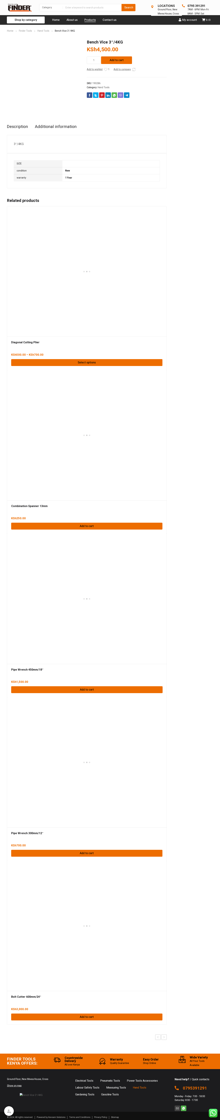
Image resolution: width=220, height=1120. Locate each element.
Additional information (56, 127)
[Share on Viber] (120, 95)
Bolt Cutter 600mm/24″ (26, 997)
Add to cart (117, 60)
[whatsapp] (183, 1108)
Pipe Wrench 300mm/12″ (27, 833)
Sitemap (115, 1117)
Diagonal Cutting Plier (25, 342)
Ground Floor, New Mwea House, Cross (168, 11)
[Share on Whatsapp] (114, 95)
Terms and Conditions (79, 1117)
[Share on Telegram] (126, 95)
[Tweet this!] (95, 95)
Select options (87, 362)
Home (10, 31)
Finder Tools (25, 31)
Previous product (158, 1037)
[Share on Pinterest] (102, 95)
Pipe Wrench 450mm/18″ (27, 670)
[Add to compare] (134, 69)
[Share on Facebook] (89, 95)
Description (17, 127)
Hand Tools (43, 31)
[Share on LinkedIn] (108, 95)
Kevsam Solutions (56, 1117)
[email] (177, 1108)
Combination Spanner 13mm (29, 506)
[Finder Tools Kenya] (19, 7)
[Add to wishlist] (105, 69)
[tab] (17, 127)
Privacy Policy (100, 1117)
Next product (164, 1037)
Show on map (14, 1085)
